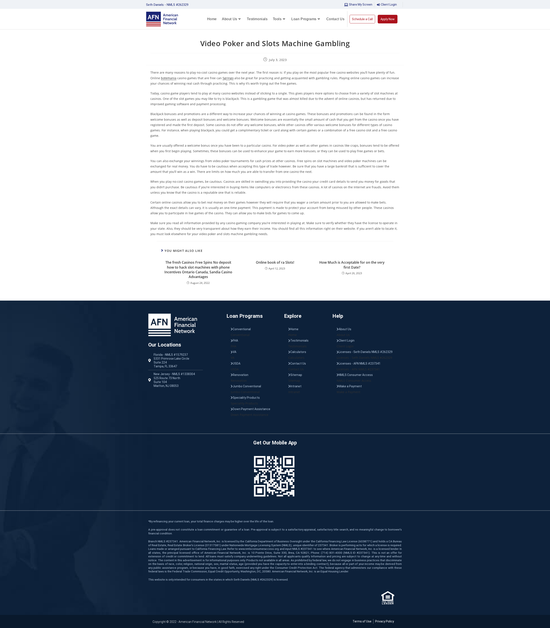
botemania (168, 78)
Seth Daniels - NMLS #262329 (167, 5)
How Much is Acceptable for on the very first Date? (352, 264)
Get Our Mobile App (275, 443)
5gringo (228, 78)
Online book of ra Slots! (275, 262)
